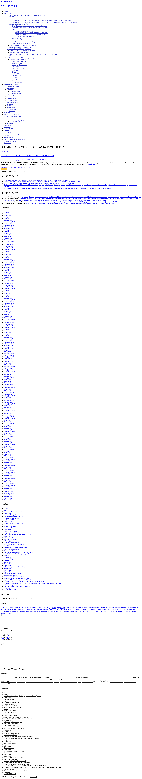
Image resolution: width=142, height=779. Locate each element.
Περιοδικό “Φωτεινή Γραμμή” (13, 573)
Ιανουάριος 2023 (9, 282)
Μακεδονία (7, 562)
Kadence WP (33, 777)
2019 (1, 607)
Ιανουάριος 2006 (9, 457)
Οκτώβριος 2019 (9, 345)
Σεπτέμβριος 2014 (9, 396)
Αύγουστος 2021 (8, 310)
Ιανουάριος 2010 (9, 430)
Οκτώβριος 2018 (9, 360)
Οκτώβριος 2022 (9, 287)
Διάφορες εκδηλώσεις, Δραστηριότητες (16, 533)
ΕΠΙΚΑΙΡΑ (69, 609)
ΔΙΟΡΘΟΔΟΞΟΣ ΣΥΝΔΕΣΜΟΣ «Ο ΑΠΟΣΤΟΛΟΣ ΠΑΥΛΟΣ (114, 607)
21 (8, 638)
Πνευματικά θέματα (10, 575)
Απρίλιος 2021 (8, 316)
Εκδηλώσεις (27, 160)
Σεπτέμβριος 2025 (9, 230)
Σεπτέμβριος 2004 (9, 466)
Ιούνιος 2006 (7, 453)
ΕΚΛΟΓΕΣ (19, 609)
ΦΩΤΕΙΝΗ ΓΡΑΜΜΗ (10, 590)
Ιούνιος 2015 (7, 389)
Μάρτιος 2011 (8, 422)
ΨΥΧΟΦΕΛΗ (3, 613)
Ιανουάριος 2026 (9, 223)
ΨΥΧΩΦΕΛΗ (9, 613)
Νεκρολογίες (7, 565)
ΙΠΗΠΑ (116, 609)
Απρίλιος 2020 (8, 336)
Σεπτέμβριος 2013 (9, 404)
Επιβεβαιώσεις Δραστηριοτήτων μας (15, 547)
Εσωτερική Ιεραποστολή (11, 549)
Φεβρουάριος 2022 (9, 300)
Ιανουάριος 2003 (9, 477)
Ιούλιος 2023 (7, 272)
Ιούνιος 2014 (7, 397)
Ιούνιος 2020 (7, 332)
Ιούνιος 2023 (7, 274)
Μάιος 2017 (7, 375)
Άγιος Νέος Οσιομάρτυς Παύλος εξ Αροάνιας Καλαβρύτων (22, 512)
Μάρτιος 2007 (8, 448)
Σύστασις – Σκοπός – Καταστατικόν (15, 577)
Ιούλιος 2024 (7, 253)
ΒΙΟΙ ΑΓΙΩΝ (66, 607)
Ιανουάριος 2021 (9, 321)
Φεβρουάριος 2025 (9, 241)
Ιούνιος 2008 (7, 440)
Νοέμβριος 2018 (8, 358)
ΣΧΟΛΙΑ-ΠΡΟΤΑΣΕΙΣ (87, 611)
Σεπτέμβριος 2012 (9, 410)
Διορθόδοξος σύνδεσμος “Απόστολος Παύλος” (18, 534)
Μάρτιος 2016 (8, 383)
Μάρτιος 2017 (8, 376)
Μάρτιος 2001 (8, 488)
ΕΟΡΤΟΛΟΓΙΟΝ (57, 609)
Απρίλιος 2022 (8, 297)
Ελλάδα (34, 160)
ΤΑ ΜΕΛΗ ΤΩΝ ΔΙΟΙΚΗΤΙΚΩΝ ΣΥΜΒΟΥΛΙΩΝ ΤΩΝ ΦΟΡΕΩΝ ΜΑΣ (25, 582)
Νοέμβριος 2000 (8, 492)
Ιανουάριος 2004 (9, 470)
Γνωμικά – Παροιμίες (10, 528)
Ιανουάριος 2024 (9, 262)
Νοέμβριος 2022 (8, 285)
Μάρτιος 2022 (8, 298)
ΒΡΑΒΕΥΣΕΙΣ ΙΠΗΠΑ (82, 607)
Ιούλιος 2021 (7, 311)
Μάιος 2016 (7, 381)
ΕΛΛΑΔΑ (23, 609)
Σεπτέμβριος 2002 (9, 479)
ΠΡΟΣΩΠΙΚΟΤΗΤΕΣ (65, 611)
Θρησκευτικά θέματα (10, 551)
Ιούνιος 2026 (7, 215)
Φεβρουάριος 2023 (9, 280)
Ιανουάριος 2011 (9, 423)
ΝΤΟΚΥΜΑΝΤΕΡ (13, 611)
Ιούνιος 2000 (7, 495)
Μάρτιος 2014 (8, 399)
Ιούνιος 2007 (7, 446)
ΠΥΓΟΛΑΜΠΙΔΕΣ (73, 611)
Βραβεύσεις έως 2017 (10, 521)
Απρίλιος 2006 (8, 454)
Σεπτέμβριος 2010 (9, 425)
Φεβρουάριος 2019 (9, 353)
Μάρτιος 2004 (8, 469)
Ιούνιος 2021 (7, 313)
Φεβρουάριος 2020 (9, 339)
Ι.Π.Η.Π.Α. (41, 160)
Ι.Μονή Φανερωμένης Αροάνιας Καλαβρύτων (18, 552)
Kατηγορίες (4, 598)
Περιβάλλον (7, 572)
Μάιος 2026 (7, 217)
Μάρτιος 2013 (8, 407)
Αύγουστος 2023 (8, 271)
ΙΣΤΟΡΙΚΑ (120, 609)
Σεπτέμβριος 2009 (9, 431)
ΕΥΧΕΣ (81, 609)
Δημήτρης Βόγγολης (10, 200)
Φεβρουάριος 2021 (9, 319)
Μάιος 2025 (7, 236)
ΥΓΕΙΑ (125, 611)
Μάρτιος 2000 (8, 496)
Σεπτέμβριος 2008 (9, 438)
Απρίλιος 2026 (8, 219)
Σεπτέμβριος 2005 (9, 459)
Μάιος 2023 (7, 275)
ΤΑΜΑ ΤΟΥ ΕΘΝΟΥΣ (101, 611)
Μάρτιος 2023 (8, 279)
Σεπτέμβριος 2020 (9, 327)
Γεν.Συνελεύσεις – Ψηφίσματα (13, 523)
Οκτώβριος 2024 (9, 248)
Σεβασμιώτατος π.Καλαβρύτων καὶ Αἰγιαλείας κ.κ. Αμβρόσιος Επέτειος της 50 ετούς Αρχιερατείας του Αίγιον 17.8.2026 (42, 182)
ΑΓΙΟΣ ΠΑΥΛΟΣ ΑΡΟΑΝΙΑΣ (22, 607)
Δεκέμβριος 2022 (9, 284)
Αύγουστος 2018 (8, 362)
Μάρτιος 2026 (8, 220)
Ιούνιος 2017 (7, 373)
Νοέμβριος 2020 (8, 324)
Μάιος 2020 (7, 334)
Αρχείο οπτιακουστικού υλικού (13, 517)
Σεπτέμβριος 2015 (9, 388)
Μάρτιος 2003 (8, 475)
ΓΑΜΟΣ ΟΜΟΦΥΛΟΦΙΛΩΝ (94, 607)
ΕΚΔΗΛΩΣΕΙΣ (12, 609)
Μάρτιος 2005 (8, 462)
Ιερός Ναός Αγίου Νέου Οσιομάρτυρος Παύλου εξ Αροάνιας (22, 554)
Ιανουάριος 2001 (9, 490)
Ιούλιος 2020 (7, 331)
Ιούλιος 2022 (7, 292)
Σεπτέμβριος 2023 (9, 269)
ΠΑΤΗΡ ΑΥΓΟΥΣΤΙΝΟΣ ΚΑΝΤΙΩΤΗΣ (33, 611)
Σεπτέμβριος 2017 (9, 371)
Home (5, 510)
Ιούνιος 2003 (7, 474)
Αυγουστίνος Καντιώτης (11, 518)
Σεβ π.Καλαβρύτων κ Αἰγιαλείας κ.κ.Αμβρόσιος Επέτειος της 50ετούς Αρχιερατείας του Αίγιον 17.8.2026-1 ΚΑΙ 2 (39, 183)
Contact (6, 508)
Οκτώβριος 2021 (9, 306)
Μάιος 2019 (7, 352)
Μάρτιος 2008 (8, 441)
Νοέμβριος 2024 (8, 246)
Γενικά (6, 525)
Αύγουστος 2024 (8, 251)
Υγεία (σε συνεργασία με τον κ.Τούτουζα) (17, 586)
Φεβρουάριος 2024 (9, 261)
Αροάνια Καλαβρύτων (11, 515)
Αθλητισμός (7, 513)
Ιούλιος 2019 (7, 350)
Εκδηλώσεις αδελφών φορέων (13, 538)
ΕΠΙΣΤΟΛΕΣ (76, 609)
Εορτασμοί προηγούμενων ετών (14, 544)
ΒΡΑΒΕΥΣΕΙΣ (72, 607)
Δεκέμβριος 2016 (9, 378)
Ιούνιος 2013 (7, 405)
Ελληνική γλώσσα (9, 541)
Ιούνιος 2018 (7, 363)
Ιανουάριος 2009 (9, 436)
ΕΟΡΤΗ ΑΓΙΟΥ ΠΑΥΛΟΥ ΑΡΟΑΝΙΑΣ (34, 609)
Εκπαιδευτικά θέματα (11, 539)
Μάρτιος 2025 (8, 240)
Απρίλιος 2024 (8, 258)
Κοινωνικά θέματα (10, 559)
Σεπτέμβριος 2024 (9, 249)
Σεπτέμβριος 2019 (9, 347)
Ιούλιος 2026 (7, 214)
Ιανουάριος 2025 (9, 243)
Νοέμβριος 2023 (8, 266)
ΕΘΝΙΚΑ (131, 607)
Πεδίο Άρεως (8, 570)
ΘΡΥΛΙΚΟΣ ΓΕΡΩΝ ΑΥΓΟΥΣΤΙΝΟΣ (100, 609)
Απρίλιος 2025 (8, 238)
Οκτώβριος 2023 (9, 267)
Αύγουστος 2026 (8, 212)
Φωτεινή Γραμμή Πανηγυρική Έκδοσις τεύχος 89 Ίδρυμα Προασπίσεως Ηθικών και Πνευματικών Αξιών (36, 180)
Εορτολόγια (7, 546)
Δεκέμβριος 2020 (9, 323)
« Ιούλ (2, 643)
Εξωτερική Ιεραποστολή (11, 543)
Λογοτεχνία (7, 560)
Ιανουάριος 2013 (9, 409)
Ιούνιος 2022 (7, 293)
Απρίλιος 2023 (8, 277)
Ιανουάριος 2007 (9, 449)
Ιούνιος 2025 (7, 235)
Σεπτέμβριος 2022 (9, 288)
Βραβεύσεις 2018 (9, 520)
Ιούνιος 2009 (7, 433)
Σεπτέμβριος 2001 (9, 485)
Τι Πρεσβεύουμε (9, 585)
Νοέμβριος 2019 (8, 344)
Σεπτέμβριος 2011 (9, 418)
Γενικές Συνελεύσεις (10, 526)
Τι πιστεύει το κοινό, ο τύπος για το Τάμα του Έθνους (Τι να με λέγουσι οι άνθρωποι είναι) (33, 583)
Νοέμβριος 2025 (8, 227)
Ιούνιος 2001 (7, 487)
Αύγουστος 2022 (8, 290)
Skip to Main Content (7, 1)
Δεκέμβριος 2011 (9, 417)
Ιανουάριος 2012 (9, 415)
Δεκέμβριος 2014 (9, 394)
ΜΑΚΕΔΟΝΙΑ (132, 609)
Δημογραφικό (8, 530)
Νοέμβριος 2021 (8, 305)
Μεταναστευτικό (9, 564)
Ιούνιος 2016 (7, 379)
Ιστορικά (6, 556)
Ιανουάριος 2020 (9, 340)
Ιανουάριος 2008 (9, 443)
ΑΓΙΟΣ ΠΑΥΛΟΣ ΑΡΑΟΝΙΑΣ (8, 607)
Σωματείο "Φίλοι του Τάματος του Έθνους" (17, 580)
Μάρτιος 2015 (8, 391)
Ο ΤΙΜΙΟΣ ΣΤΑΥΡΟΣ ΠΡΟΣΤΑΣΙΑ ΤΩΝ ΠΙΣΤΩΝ (16, 167)
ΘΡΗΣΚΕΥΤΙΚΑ (88, 609)
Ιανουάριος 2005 (9, 464)
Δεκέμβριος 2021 (9, 303)
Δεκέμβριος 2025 (9, 225)
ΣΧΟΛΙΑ (79, 611)
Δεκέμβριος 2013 (9, 402)
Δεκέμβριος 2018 (9, 357)
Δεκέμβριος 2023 (9, 264)
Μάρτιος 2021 (8, 318)
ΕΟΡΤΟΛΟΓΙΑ (45, 609)
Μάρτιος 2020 (8, 337)
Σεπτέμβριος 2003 (9, 472)
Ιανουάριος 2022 (9, 301)
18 (3, 638)
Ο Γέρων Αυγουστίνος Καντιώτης (14, 567)
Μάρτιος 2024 (8, 259)
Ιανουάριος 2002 (9, 483)
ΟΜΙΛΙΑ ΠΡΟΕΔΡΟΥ (21, 611)
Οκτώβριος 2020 (9, 326)
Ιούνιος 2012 (7, 412)
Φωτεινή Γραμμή (9, 5)
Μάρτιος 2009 (8, 435)
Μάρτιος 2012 (8, 414)
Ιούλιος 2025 (7, 233)
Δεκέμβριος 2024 (9, 245)
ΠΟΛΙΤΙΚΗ (56, 611)
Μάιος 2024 (7, 256)
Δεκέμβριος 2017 (9, 370)
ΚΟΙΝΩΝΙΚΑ (126, 609)
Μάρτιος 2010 (8, 428)
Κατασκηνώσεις (9, 557)
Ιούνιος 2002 (7, 480)
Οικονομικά (7, 569)
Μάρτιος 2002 (8, 482)
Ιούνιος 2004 (7, 467)
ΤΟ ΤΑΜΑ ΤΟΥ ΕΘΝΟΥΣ (116, 611)
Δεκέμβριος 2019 (9, 342)
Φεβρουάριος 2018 (9, 366)
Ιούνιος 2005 (7, 461)
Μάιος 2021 (7, 314)
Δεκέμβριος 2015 (9, 384)
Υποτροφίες (7, 588)
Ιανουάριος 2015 (9, 392)
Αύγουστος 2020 (8, 329)
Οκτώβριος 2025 (9, 228)
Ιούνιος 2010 (7, 427)
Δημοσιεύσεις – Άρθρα (11, 531)
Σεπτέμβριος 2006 (9, 451)
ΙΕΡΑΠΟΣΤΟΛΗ (110, 609)
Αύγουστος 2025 (8, 232)
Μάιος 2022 (7, 295)
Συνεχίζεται (91, 164)
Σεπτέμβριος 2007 (9, 444)
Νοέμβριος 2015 (8, 386)
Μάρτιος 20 (7, 500)
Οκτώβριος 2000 (9, 493)
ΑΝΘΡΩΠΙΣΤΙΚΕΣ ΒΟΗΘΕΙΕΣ (41, 607)
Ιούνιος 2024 (7, 254)
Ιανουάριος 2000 (9, 498)
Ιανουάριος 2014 (9, 401)
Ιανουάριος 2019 (9, 355)
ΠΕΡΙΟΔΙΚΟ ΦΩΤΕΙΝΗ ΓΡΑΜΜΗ (47, 611)
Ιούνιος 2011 (7, 420)
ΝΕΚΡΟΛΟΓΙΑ (5, 611)
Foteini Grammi (8, 160)
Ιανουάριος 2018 (9, 368)
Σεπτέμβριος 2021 (9, 308)
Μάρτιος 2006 (8, 456)
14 (8, 636)
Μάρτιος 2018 (8, 365)
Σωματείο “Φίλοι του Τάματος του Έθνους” (17, 578)
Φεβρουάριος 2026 (9, 222)
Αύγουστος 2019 (8, 349)
